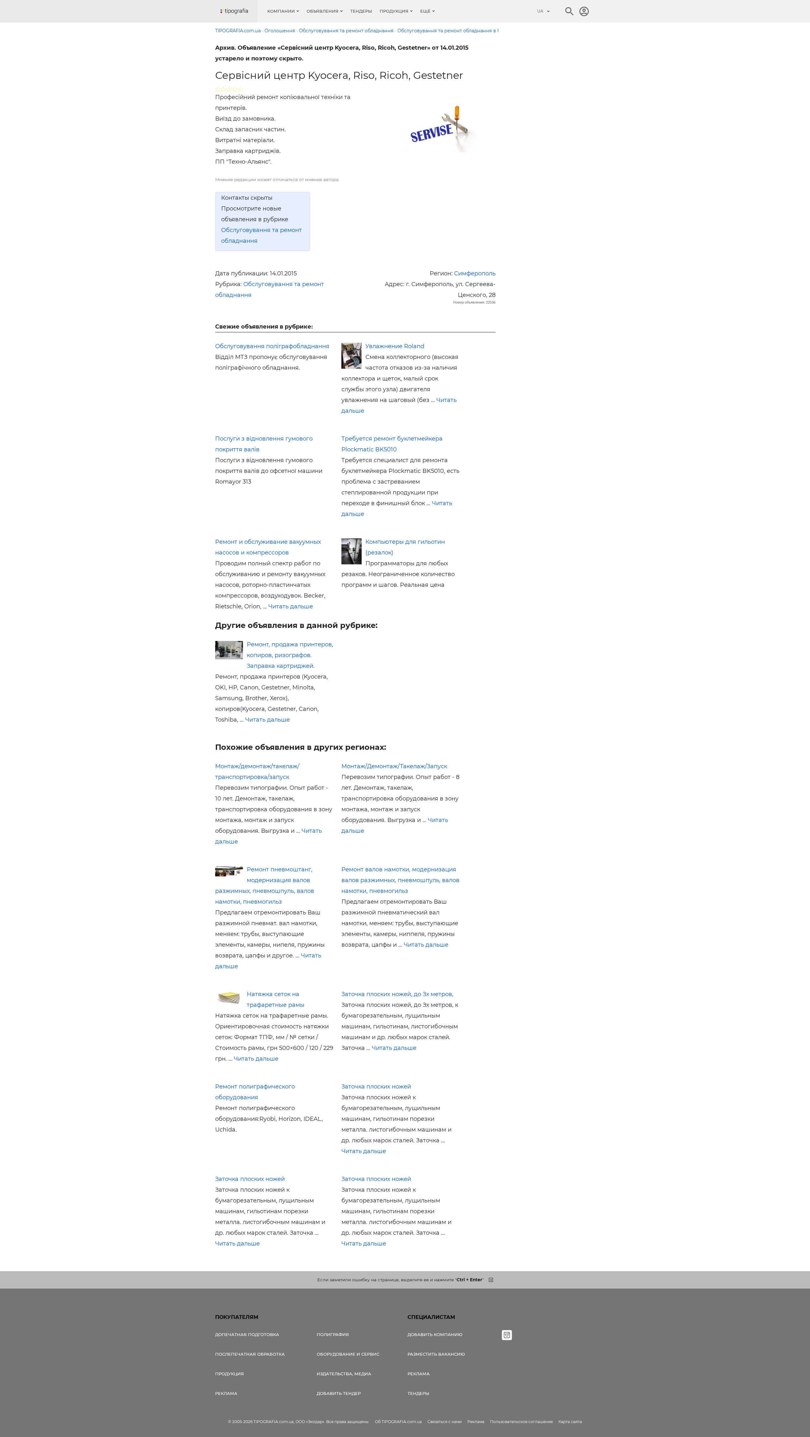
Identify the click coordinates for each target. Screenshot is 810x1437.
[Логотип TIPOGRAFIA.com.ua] (239, 11)
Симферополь (474, 273)
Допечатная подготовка (247, 1334)
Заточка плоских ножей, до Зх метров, (397, 994)
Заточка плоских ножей (376, 1086)
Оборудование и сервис (348, 1354)
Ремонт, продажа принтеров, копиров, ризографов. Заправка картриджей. (290, 655)
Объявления (323, 11)
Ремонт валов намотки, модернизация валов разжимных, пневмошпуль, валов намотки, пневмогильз (400, 880)
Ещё (425, 11)
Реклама (226, 1393)
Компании (281, 11)
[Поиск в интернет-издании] (569, 11)
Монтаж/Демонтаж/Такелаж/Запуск (394, 766)
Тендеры (361, 11)
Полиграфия (333, 1334)
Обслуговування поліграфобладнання (272, 346)
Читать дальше (290, 606)
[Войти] (584, 11)
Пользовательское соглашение (521, 1421)
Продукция (394, 11)
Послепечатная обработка (250, 1354)
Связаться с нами (444, 1421)
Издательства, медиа (344, 1373)
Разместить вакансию (436, 1354)
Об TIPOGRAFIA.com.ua (398, 1421)
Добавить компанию (435, 1334)
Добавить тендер (339, 1393)
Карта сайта (570, 1421)
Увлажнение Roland (394, 346)
